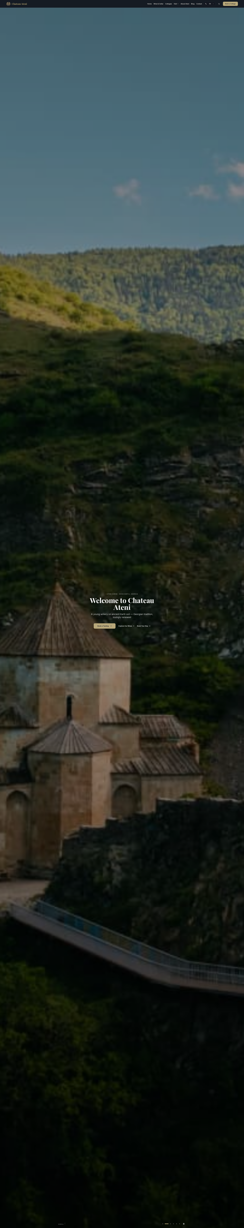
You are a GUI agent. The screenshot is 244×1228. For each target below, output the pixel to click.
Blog (192, 4)
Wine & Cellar (158, 4)
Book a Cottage (230, 4)
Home (149, 4)
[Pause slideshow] (184, 1224)
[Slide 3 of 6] (169, 1224)
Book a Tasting (103, 626)
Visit (175, 4)
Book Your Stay (142, 626)
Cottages (168, 4)
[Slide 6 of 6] (179, 1224)
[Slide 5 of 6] (175, 1224)
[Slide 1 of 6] (163, 1224)
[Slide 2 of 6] (166, 1224)
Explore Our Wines (125, 626)
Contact (199, 4)
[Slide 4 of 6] (172, 1224)
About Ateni (185, 4)
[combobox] (209, 4)
